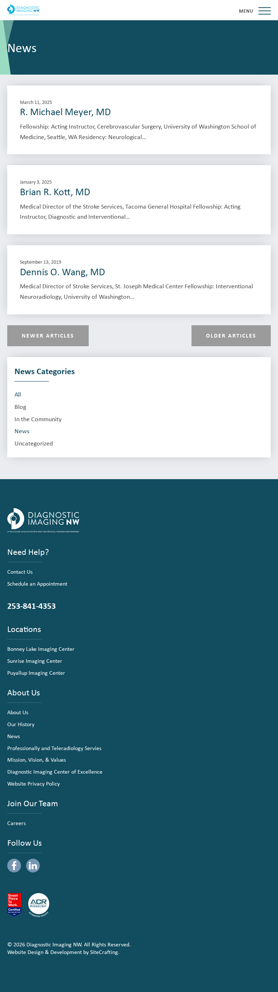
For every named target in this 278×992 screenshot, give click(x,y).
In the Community (38, 419)
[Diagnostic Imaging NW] (23, 10)
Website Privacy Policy (33, 783)
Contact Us (20, 571)
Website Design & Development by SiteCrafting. (63, 952)
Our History (20, 724)
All (17, 394)
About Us (17, 712)
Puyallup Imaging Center (36, 673)
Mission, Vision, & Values (36, 759)
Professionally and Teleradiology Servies (54, 748)
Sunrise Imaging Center (34, 661)
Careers (16, 823)
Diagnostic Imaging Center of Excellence (54, 771)
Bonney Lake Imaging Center (41, 649)
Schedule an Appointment (37, 583)
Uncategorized (33, 443)
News (21, 431)
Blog (20, 407)
